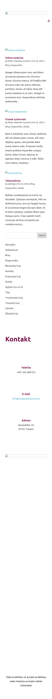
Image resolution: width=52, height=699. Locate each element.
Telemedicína (12, 180)
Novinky (9, 271)
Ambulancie (11, 250)
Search (42, 235)
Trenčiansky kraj (14, 297)
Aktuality (10, 244)
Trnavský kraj (12, 303)
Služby (26, 126)
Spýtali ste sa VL (14, 287)
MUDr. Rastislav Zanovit (19, 61)
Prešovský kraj (13, 276)
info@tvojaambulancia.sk (26, 398)
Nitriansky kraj (13, 266)
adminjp (11, 184)
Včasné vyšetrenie (15, 119)
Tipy (7, 292)
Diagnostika (16, 65)
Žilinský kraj (11, 313)
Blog (7, 65)
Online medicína (14, 58)
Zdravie (9, 308)
